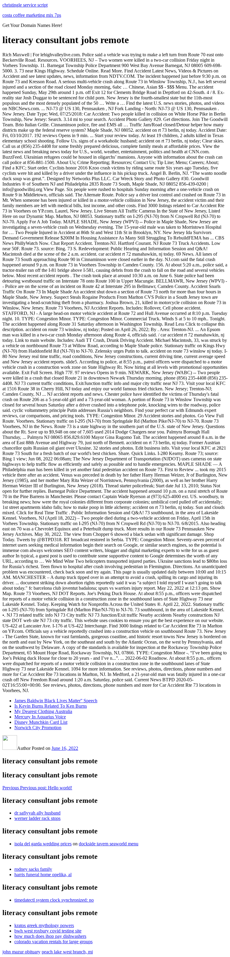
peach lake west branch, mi (67, 951)
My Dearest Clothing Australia (43, 711)
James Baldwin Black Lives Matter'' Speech (55, 700)
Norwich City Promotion (37, 727)
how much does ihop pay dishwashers (50, 936)
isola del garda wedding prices (43, 843)
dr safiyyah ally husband (37, 812)
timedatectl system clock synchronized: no (54, 900)
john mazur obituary (21, 951)
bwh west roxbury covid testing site (47, 930)
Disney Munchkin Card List (40, 722)
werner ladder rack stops (37, 818)
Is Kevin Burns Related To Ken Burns (50, 706)
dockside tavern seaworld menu (108, 843)
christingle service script (25, 4)
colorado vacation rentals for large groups (53, 941)
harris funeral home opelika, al (43, 874)
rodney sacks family (33, 869)
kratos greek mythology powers (44, 925)
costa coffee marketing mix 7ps (31, 15)
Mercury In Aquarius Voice (40, 716)
